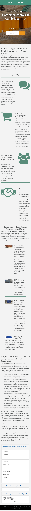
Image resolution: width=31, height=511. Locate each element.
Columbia (5, 461)
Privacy (27, 506)
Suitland (5, 481)
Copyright (18, 508)
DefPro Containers (16, 2)
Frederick (5, 467)
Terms (13, 508)
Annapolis (5, 451)
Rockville (5, 477)
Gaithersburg (6, 471)
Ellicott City (6, 464)
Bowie (4, 458)
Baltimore (5, 454)
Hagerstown (6, 474)
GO (22, 33)
